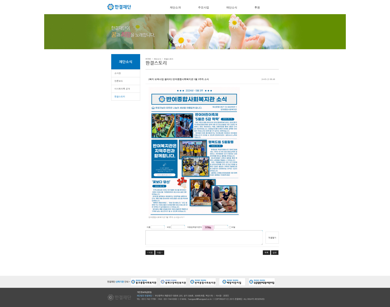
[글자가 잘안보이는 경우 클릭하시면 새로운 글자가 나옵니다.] (208, 227)
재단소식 (231, 7)
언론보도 (118, 81)
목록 (266, 252)
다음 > (159, 252)
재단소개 (175, 7)
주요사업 (203, 7)
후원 (257, 7)
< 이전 (150, 252)
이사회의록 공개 (122, 89)
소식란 (117, 73)
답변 (275, 252)
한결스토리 (119, 96)
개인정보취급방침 (144, 292)
